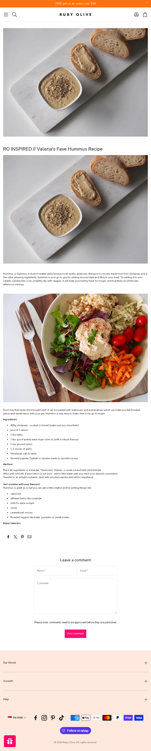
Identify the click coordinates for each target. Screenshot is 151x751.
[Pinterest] (53, 718)
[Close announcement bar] (147, 3)
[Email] (29, 537)
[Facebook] (35, 718)
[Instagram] (44, 718)
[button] (6, 14)
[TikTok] (61, 718)
